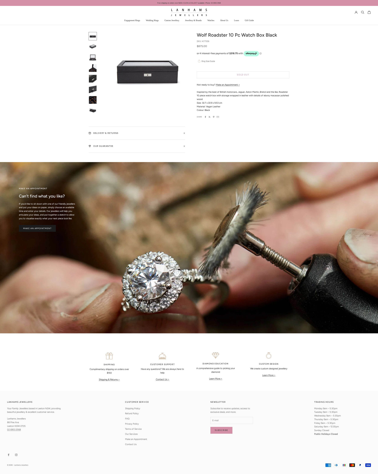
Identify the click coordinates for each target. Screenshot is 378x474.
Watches (210, 20)
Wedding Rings (152, 20)
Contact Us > (162, 379)
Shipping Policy (132, 408)
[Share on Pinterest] (213, 117)
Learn (236, 20)
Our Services (131, 434)
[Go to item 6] (93, 89)
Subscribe (221, 430)
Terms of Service (133, 429)
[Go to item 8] (93, 110)
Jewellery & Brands (193, 20)
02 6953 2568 (14, 429)
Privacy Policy (132, 423)
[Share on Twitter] (209, 117)
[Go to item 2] (93, 47)
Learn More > (215, 378)
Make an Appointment (37, 228)
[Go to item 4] (93, 68)
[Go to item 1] (93, 36)
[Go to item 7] (93, 100)
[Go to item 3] (93, 57)
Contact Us (131, 444)
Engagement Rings (132, 20)
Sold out (243, 75)
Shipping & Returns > (109, 379)
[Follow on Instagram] (16, 454)
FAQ (127, 418)
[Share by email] (218, 117)
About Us (224, 20)
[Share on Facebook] (205, 117)
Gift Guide (249, 20)
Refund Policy (132, 413)
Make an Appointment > (228, 84)
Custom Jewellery (171, 20)
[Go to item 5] (93, 79)
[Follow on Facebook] (8, 454)
